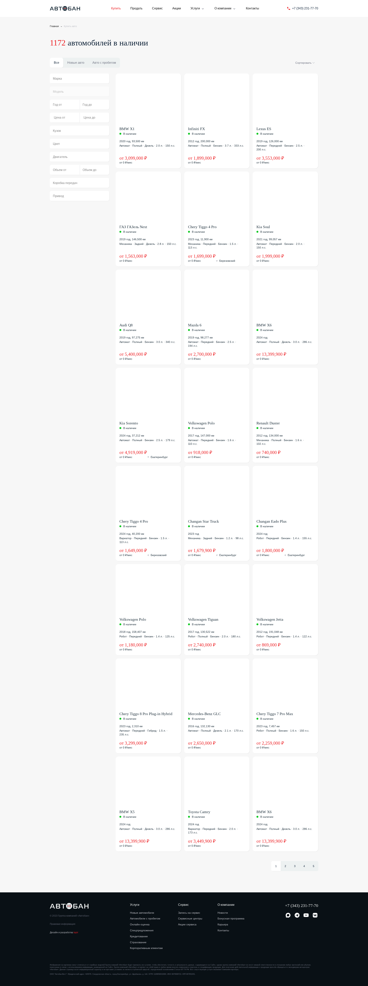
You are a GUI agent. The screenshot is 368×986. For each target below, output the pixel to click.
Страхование (138, 942)
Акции (176, 8)
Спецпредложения (142, 930)
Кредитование (139, 936)
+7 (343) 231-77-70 (301, 905)
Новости (223, 912)
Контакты (252, 8)
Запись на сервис (189, 912)
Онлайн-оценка (140, 924)
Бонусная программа (231, 918)
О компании (222, 8)
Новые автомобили (142, 912)
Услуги (195, 8)
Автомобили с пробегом (145, 918)
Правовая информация (62, 924)
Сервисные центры (190, 918)
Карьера (223, 924)
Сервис (157, 8)
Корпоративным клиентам (146, 948)
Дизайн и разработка (64, 932)
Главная (54, 26)
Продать (136, 8)
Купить (116, 8)
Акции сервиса (187, 924)
